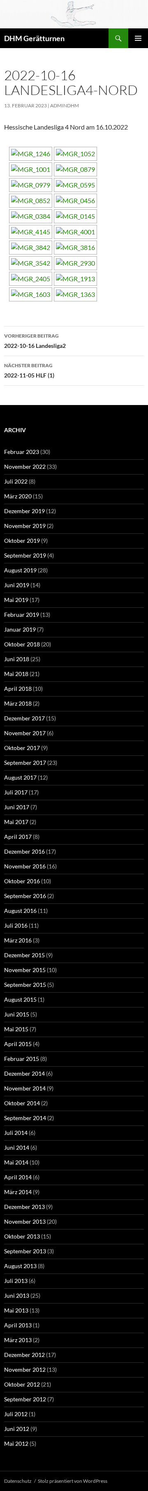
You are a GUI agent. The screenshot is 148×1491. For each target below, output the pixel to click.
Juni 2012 (16, 1428)
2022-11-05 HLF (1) (29, 370)
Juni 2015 (16, 1014)
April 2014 (18, 1177)
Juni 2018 (16, 658)
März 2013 (18, 1339)
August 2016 (20, 910)
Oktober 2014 (22, 1103)
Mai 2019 (16, 599)
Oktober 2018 (22, 644)
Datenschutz (18, 1481)
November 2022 (25, 466)
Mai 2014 (16, 1162)
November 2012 (25, 1369)
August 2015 (20, 999)
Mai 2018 (16, 673)
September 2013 (25, 1251)
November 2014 (25, 1088)
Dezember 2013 (24, 1206)
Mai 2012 (16, 1443)
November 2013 (25, 1221)
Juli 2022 (16, 481)
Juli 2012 (16, 1413)
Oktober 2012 (22, 1384)
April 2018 (18, 688)
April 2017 (18, 836)
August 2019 (20, 570)
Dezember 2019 (24, 510)
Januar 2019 (20, 629)
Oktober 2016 (22, 880)
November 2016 (25, 866)
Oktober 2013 (22, 1236)
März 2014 (18, 1191)
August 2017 (20, 777)
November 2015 (25, 969)
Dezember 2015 (24, 955)
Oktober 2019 (22, 540)
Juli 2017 (16, 792)
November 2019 (25, 525)
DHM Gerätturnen (34, 38)
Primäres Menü (138, 38)
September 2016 (25, 895)
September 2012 (25, 1399)
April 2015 (18, 1043)
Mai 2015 (16, 1029)
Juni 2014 (16, 1147)
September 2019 (25, 555)
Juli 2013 (16, 1280)
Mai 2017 (16, 821)
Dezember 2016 (24, 851)
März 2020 (18, 496)
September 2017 (25, 762)
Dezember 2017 (24, 718)
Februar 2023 (21, 451)
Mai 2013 (16, 1310)
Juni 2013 (16, 1295)
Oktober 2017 (22, 747)
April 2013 (18, 1325)
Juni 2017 (16, 806)
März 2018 (18, 703)
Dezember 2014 (24, 1073)
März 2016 (18, 940)
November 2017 (25, 732)
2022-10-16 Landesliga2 (35, 341)
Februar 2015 (21, 1058)
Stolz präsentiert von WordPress (72, 1481)
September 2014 (25, 1117)
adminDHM (64, 105)
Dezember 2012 (24, 1354)
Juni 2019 (16, 584)
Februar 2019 (21, 614)
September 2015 (25, 984)
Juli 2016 (16, 925)
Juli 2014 (16, 1132)
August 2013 (20, 1265)
